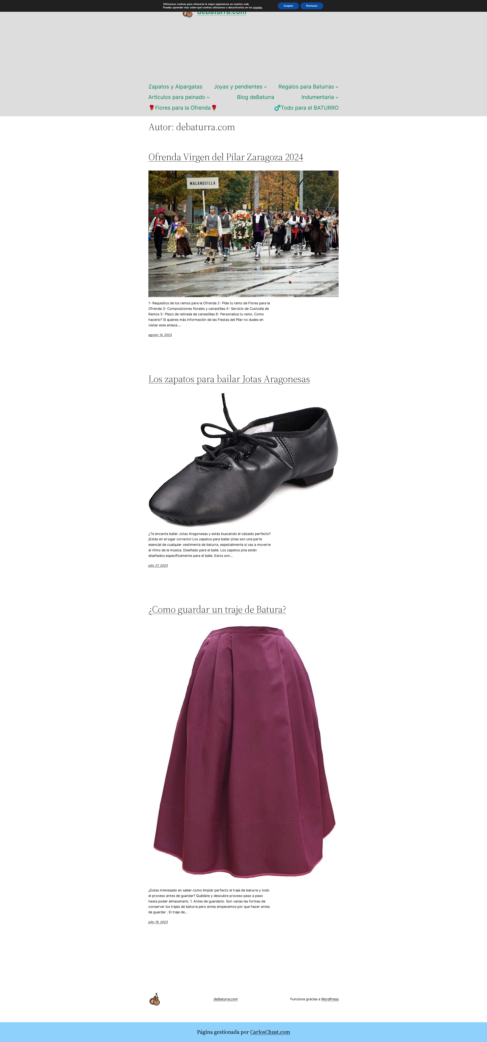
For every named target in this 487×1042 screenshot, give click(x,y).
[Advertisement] (243, 51)
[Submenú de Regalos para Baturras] (337, 86)
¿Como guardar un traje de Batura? (217, 609)
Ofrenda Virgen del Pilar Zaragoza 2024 (225, 157)
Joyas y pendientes (238, 86)
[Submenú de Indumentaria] (337, 97)
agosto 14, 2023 (160, 335)
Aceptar (288, 6)
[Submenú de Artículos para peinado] (208, 97)
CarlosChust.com (270, 1032)
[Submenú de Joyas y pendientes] (265, 86)
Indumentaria (318, 97)
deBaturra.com (226, 999)
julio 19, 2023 (158, 922)
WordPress (330, 999)
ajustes (257, 7)
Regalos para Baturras (306, 86)
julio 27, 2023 (158, 565)
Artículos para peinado (176, 97)
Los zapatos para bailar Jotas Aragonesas (229, 378)
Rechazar (312, 6)
